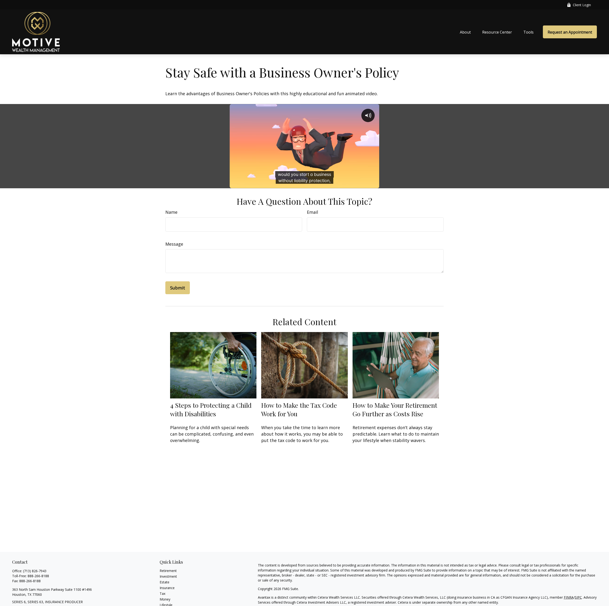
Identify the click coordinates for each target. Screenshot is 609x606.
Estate (164, 582)
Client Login (582, 5)
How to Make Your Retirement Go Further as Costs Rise (395, 409)
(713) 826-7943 (34, 571)
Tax (162, 593)
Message (174, 244)
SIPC (578, 597)
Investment (168, 576)
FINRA (569, 597)
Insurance (167, 588)
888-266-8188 (38, 576)
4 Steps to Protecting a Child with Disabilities (211, 409)
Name (171, 212)
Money (165, 599)
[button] (465, 32)
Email (312, 212)
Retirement (168, 570)
